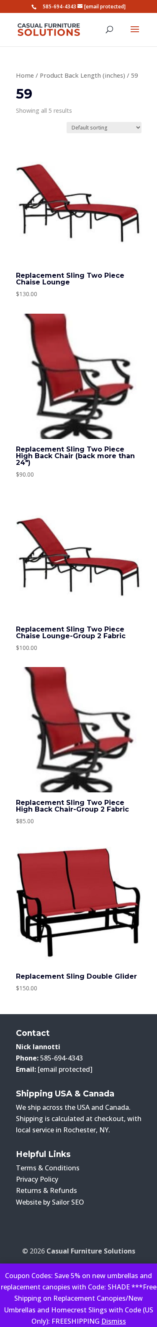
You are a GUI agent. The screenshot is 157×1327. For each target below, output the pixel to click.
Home (25, 75)
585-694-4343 (59, 6)
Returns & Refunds (46, 1190)
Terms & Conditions (48, 1167)
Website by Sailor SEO (50, 1202)
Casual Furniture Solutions (90, 1251)
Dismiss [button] (113, 1321)
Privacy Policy (37, 1179)
